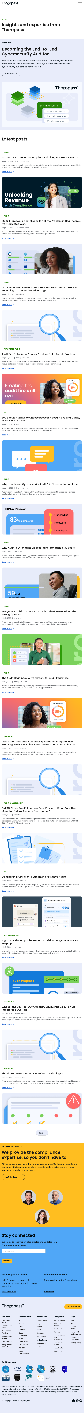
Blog (38, 1324)
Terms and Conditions (75, 1338)
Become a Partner (57, 1344)
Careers (56, 1332)
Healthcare (41, 1344)
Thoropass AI (7, 1341)
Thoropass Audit (6, 1321)
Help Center (41, 1336)
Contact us (57, 1351)
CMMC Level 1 (24, 1342)
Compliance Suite (6, 1327)
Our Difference (59, 1320)
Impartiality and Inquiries (76, 1333)
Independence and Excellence (59, 1337)
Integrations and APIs (7, 1346)
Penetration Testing (6, 1332)
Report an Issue (75, 1328)
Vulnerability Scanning (7, 1337)
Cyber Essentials (23, 1334)
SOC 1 (21, 1320)
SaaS (38, 1347)
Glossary (40, 1333)
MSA (72, 1320)
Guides (39, 1327)
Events (39, 1330)
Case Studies (42, 1320)
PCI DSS (22, 1348)
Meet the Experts (56, 1325)
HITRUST (22, 1330)
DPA (72, 1324)
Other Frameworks (24, 1352)
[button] (80, 3)
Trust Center (58, 1348)
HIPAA (21, 1327)
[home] (10, 3)
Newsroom (57, 1329)
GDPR (21, 1338)
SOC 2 (21, 1324)
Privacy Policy (76, 1343)
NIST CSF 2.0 (23, 1345)
